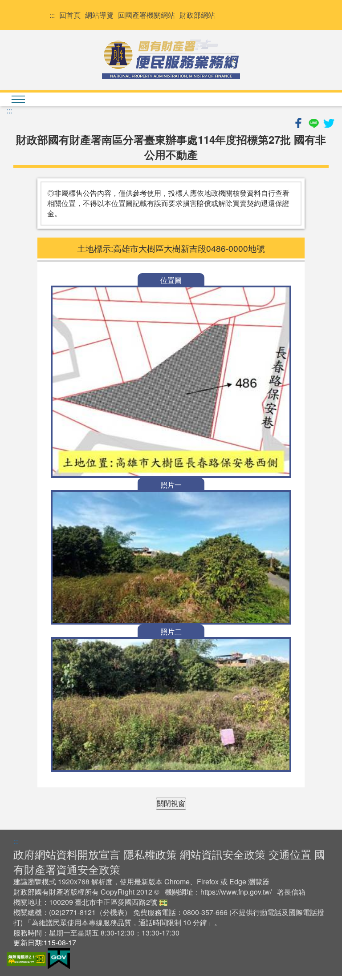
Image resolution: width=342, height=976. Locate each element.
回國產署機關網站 (146, 15)
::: (52, 15)
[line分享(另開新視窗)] (314, 122)
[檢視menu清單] (18, 99)
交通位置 (290, 854)
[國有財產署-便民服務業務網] (171, 59)
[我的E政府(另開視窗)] (59, 957)
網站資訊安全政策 (222, 854)
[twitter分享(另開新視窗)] (328, 122)
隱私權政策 (150, 854)
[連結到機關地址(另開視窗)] (163, 902)
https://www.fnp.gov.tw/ (236, 892)
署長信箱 (291, 892)
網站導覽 (99, 15)
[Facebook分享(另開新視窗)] (299, 122)
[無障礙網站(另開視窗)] (27, 957)
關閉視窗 (171, 803)
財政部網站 (197, 15)
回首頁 (70, 15)
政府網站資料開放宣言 (66, 854)
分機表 (113, 912)
